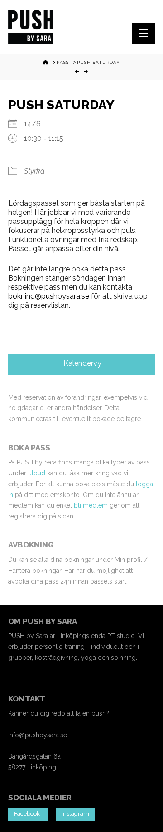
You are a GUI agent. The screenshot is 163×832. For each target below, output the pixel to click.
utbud (36, 473)
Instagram (75, 813)
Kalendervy (81, 363)
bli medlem (91, 505)
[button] (143, 33)
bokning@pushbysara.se (48, 296)
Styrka (34, 171)
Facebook (28, 813)
